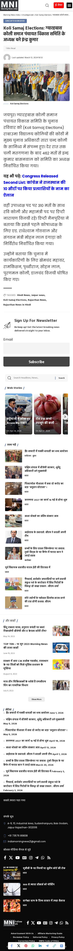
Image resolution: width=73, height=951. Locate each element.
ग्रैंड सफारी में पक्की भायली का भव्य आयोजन (46, 451)
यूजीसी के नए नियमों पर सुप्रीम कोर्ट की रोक (44, 868)
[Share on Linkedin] (40, 945)
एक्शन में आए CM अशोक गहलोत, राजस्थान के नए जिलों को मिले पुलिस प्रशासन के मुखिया (25, 665)
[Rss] (49, 858)
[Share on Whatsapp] (32, 945)
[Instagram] (31, 858)
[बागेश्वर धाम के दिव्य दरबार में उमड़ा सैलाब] (11, 905)
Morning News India (11, 15)
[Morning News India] (9, 923)
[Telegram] (37, 858)
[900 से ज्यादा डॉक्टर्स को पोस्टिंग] (11, 889)
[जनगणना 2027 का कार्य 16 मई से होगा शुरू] (13, 504)
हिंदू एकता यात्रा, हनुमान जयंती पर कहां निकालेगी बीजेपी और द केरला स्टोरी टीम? (25, 629)
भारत (26, 476)
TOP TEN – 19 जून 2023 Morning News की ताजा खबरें (25, 646)
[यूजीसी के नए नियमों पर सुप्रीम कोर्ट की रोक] (11, 873)
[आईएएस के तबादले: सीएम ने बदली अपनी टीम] (13, 537)
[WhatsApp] (43, 858)
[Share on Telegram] (47, 945)
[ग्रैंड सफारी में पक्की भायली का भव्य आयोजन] (13, 456)
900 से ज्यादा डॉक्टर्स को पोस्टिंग (38, 885)
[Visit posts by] (7, 57)
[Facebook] (5, 858)
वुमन (34, 456)
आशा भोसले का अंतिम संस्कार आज (41, 516)
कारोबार (28, 560)
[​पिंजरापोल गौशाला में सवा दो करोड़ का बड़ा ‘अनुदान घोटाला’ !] (13, 488)
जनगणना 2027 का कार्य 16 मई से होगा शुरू (46, 500)
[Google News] (24, 858)
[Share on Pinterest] (25, 945)
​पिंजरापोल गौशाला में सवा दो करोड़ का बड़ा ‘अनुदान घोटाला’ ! (44, 485)
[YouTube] (17, 858)
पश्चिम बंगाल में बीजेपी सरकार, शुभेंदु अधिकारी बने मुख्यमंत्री (42, 469)
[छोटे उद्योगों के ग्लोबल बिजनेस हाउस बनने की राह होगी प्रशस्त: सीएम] (13, 602)
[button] (34, 5)
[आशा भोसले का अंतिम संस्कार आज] (13, 520)
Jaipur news (38, 295)
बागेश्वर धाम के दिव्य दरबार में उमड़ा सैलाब (44, 901)
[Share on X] (18, 945)
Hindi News (23, 295)
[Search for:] (33, 378)
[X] (10, 858)
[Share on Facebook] (11, 945)
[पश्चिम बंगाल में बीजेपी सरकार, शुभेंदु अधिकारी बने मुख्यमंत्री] (13, 472)
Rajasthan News (37, 300)
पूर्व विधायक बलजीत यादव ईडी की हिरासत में (27, 568)
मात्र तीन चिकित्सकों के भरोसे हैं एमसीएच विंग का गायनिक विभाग (24, 684)
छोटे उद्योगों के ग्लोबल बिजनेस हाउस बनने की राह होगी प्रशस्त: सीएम (45, 600)
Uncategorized (27, 15)
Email (8, 339)
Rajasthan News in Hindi (17, 305)
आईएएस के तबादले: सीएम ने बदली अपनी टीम (45, 534)
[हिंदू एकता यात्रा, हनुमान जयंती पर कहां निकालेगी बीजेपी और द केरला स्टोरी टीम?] (61, 631)
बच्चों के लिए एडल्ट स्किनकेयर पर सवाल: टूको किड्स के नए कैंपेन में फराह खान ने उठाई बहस (45, 552)
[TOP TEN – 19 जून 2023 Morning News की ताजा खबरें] (61, 647)
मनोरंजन (28, 456)
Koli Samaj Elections (14, 300)
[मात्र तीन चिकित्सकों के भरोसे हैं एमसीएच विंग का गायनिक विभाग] (61, 685)
